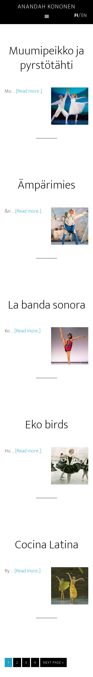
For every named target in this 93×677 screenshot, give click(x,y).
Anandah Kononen (46, 7)
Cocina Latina (46, 545)
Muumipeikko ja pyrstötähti (46, 58)
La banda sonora (46, 305)
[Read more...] (29, 91)
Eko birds (46, 425)
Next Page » (53, 662)
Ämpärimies (46, 185)
